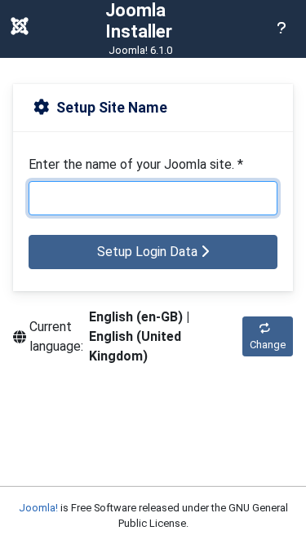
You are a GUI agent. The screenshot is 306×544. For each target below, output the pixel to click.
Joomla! (38, 508)
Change (268, 344)
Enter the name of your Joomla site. (136, 164)
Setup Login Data (149, 251)
